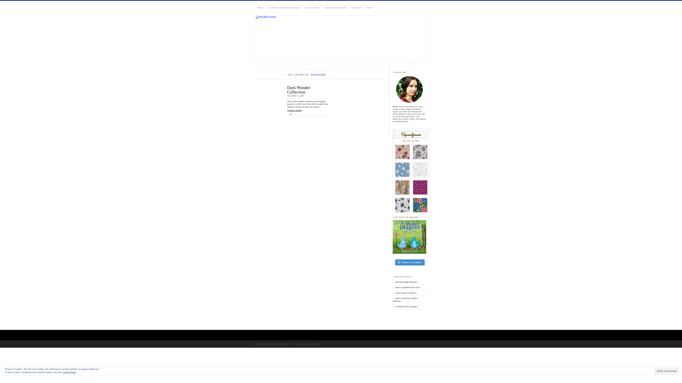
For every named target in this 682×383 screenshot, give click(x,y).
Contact (356, 8)
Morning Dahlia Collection (406, 282)
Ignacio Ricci (312, 344)
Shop (369, 8)
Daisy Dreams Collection (406, 293)
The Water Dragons (335, 8)
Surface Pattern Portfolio (285, 8)
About (261, 8)
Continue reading (294, 112)
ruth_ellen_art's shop (410, 140)
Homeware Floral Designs (406, 307)
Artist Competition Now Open (407, 287)
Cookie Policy (69, 372)
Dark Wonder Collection (298, 89)
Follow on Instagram (411, 262)
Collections (312, 8)
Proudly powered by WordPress (271, 344)
